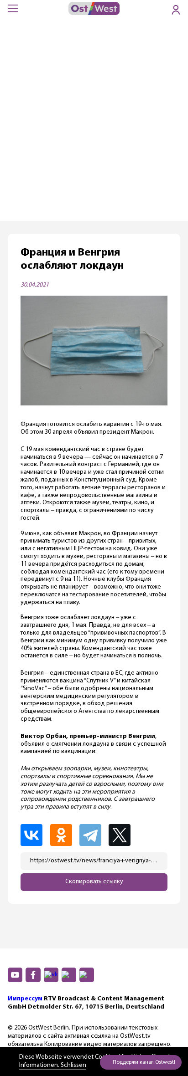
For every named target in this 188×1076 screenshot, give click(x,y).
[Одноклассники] (64, 835)
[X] (123, 835)
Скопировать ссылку (94, 881)
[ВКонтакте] (34, 835)
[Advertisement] (94, 122)
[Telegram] (93, 835)
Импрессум (25, 998)
